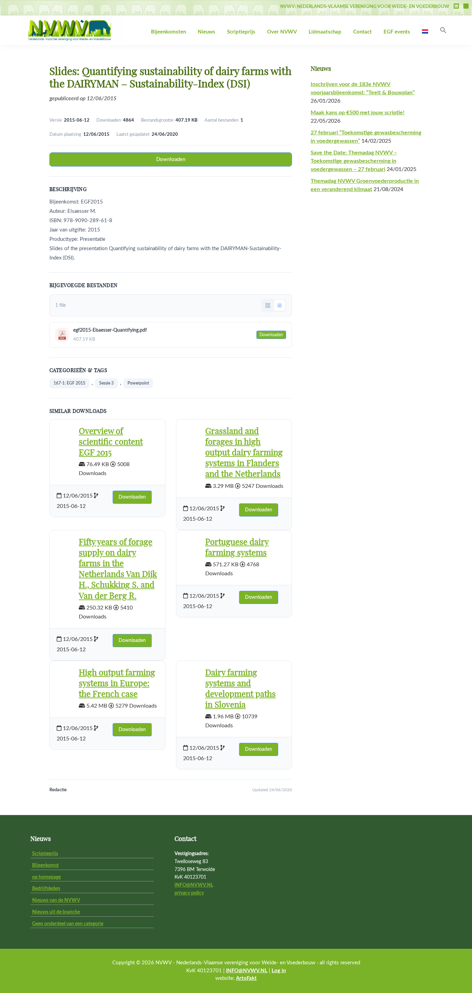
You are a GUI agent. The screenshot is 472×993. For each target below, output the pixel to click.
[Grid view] (267, 305)
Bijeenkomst (45, 865)
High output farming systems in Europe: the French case (117, 684)
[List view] (279, 305)
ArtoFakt (246, 978)
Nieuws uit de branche (56, 912)
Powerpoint (138, 383)
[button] (443, 30)
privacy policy (189, 893)
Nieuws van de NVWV (56, 900)
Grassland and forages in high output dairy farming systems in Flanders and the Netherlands (244, 453)
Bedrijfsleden (46, 888)
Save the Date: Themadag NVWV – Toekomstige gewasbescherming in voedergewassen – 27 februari (354, 161)
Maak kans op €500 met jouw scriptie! (358, 112)
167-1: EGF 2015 (69, 383)
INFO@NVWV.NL (193, 885)
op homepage (46, 877)
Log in (279, 970)
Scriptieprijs (45, 853)
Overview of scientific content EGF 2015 (111, 442)
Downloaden (170, 159)
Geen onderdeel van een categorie (67, 923)
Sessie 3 (106, 383)
